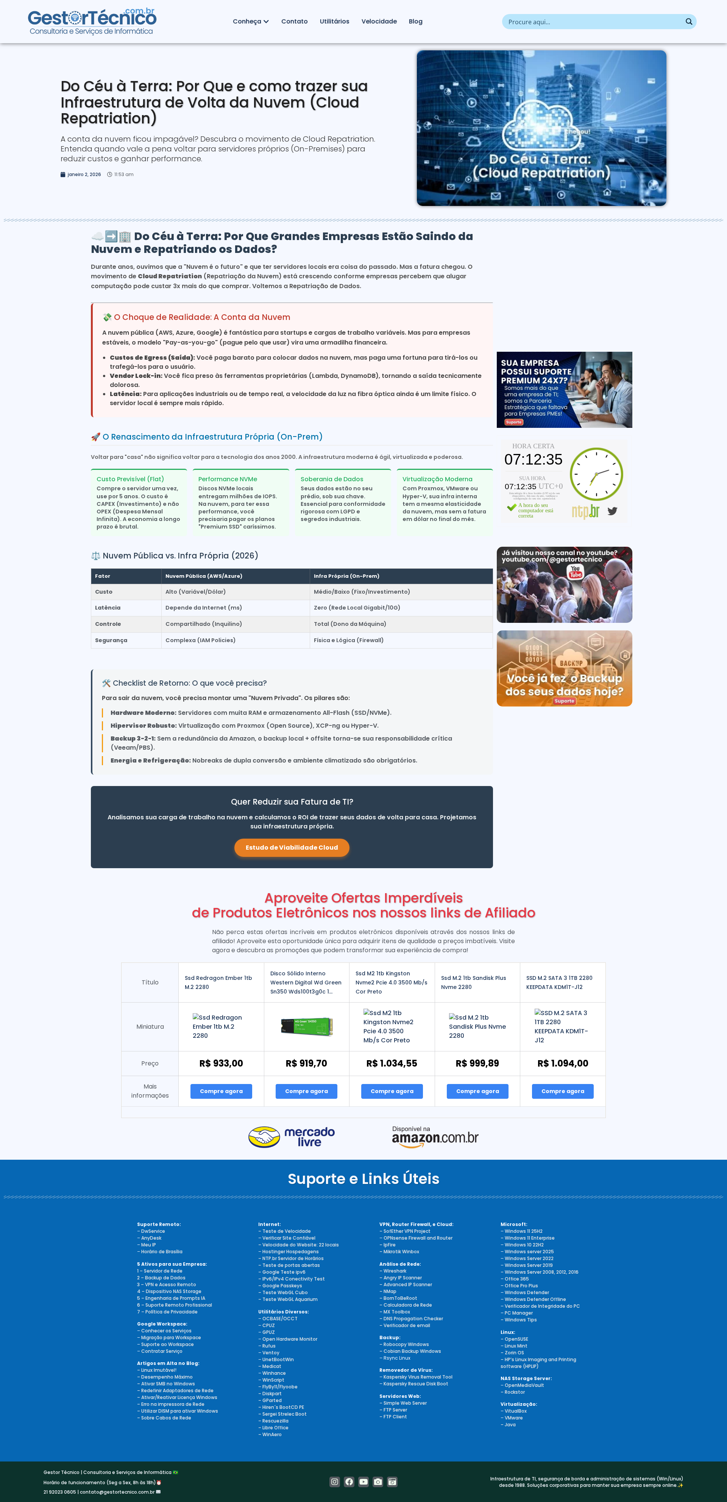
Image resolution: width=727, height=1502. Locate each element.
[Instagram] (334, 1482)
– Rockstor (513, 1392)
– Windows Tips (519, 1319)
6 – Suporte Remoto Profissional (174, 1305)
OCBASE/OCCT (280, 1318)
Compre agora (221, 1091)
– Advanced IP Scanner (405, 1284)
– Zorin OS (512, 1352)
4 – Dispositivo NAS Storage (169, 1291)
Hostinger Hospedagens (290, 1251)
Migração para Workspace (171, 1337)
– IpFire (387, 1245)
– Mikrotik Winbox (399, 1251)
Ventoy (270, 1352)
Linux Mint (516, 1346)
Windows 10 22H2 (524, 1245)
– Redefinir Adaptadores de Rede (175, 1390)
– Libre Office (273, 1427)
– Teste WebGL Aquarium (288, 1299)
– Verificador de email (404, 1325)
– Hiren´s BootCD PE (281, 1407)
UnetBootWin (278, 1359)
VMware (514, 1418)
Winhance (274, 1373)
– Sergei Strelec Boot (282, 1414)
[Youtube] (363, 1482)
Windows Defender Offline (535, 1299)
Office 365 (517, 1279)
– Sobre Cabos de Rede (164, 1418)
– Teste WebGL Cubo (283, 1292)
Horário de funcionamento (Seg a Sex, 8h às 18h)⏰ (103, 1482)
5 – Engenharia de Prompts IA (171, 1298)
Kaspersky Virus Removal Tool (418, 1377)
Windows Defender (527, 1292)
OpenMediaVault (524, 1385)
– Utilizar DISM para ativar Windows (177, 1411)
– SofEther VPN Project (405, 1231)
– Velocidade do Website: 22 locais (298, 1245)
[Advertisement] (564, 284)
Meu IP (148, 1245)
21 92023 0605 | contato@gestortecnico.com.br (100, 1492)
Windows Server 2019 (529, 1265)
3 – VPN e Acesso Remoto (166, 1284)
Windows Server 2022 (529, 1258)
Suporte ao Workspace (167, 1344)
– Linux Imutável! (156, 1370)
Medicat (271, 1366)
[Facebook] (349, 1482)
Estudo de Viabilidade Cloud (292, 847)
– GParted (270, 1400)
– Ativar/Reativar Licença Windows (177, 1397)
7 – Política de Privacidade (167, 1312)
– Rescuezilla (273, 1421)
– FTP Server (393, 1410)
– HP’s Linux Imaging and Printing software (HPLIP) (538, 1362)
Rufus (269, 1346)
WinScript (273, 1380)
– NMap (387, 1291)
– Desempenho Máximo (165, 1377)
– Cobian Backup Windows (410, 1351)
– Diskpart (270, 1393)
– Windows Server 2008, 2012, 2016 (540, 1272)
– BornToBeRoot (398, 1298)
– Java (508, 1424)
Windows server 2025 (529, 1251)
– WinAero (270, 1434)
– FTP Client (393, 1416)
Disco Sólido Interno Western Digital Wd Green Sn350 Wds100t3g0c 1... (306, 982)
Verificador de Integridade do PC (542, 1306)
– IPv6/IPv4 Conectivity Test (291, 1279)
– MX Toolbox (394, 1312)
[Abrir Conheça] (266, 21)
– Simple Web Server (403, 1403)
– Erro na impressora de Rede (170, 1404)
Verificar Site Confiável (288, 1238)
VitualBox (516, 1411)
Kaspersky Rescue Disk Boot (416, 1383)
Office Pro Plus (521, 1285)
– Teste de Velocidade (284, 1231)
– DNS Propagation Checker (411, 1318)
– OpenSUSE (514, 1339)
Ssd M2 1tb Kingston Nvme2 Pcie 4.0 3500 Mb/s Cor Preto (391, 982)
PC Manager (519, 1313)
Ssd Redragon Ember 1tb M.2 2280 (218, 982)
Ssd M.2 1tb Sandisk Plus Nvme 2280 (473, 982)
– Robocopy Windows (404, 1344)
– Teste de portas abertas (289, 1265)
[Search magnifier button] (689, 21)
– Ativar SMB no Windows (166, 1383)
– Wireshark (392, 1271)
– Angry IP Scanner (400, 1277)
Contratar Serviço (162, 1351)
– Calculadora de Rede (405, 1305)
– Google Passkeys (280, 1285)
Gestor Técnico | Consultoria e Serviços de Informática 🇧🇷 (111, 1472)
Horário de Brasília (162, 1251)
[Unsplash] (392, 1482)
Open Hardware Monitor (289, 1339)
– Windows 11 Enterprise (528, 1238)
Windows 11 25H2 (524, 1231)
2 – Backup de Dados (161, 1277)
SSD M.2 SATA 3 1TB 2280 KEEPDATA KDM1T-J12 (559, 982)
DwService (153, 1231)
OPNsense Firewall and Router (418, 1238)
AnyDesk (151, 1238)
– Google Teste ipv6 (282, 1272)
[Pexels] (378, 1482)
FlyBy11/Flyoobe (280, 1386)
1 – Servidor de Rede (160, 1271)
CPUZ (268, 1325)
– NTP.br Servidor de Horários (291, 1258)
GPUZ (268, 1332)
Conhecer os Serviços (166, 1330)
